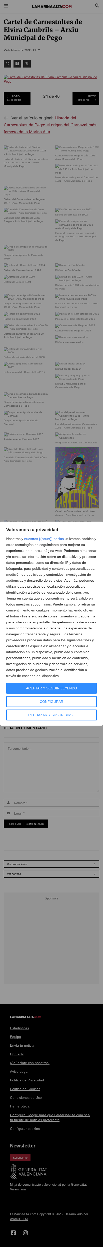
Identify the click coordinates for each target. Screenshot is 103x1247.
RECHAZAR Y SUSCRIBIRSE (51, 715)
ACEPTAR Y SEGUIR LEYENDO (51, 688)
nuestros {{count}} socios (44, 539)
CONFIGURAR (51, 702)
